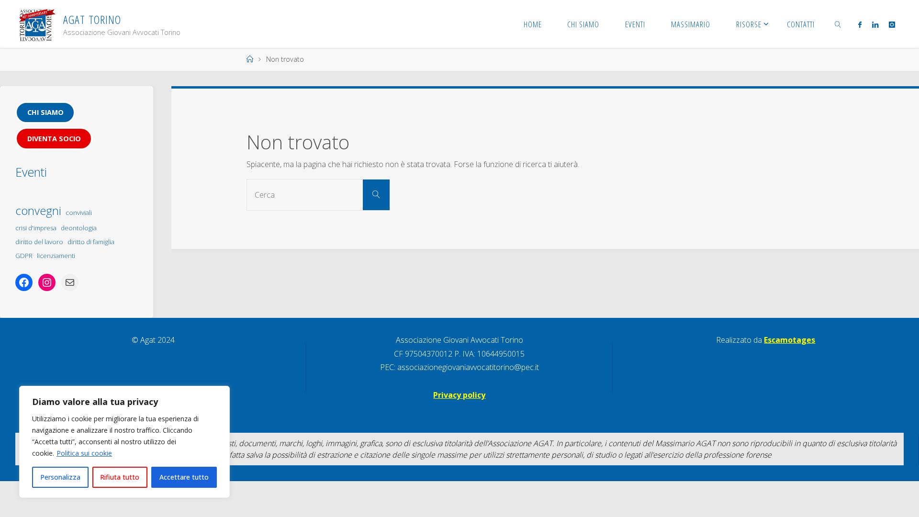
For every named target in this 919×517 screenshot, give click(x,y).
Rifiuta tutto (119, 477)
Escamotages (789, 340)
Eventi (31, 172)
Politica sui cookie (84, 453)
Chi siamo (45, 112)
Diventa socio (54, 138)
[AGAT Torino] (36, 24)
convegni (38, 210)
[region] (124, 442)
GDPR (24, 255)
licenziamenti (56, 255)
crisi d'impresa (35, 228)
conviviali (79, 212)
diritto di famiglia (90, 241)
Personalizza (60, 477)
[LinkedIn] (875, 24)
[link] (838, 24)
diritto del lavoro (39, 241)
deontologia (79, 228)
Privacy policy (459, 395)
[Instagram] (892, 24)
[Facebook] (859, 24)
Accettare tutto (184, 477)
